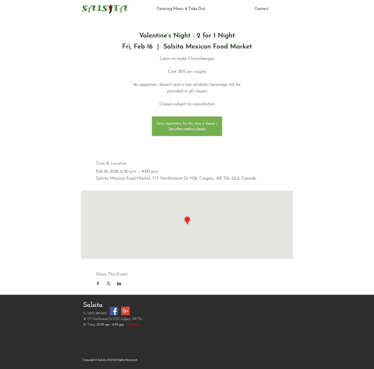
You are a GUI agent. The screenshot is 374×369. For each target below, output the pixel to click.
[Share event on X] (108, 283)
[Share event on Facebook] (98, 283)
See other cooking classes (187, 129)
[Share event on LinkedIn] (119, 283)
